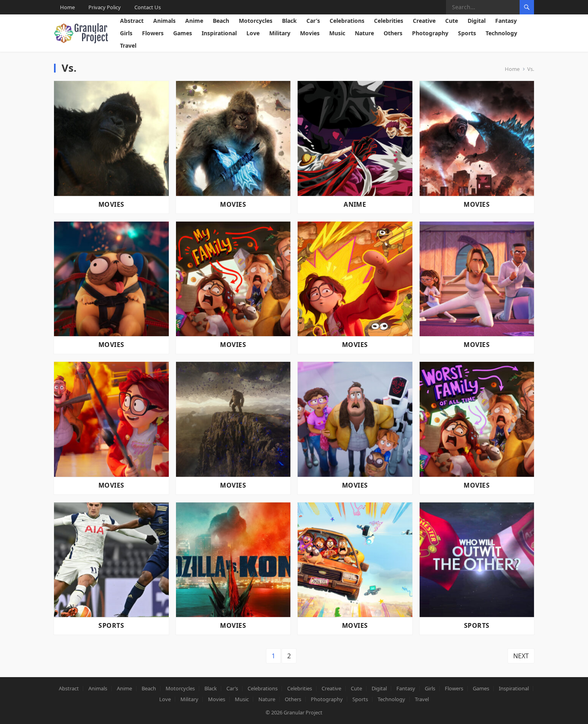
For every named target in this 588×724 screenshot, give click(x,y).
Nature (364, 33)
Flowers (153, 33)
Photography (430, 33)
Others (393, 33)
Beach (221, 20)
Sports (467, 33)
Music (337, 33)
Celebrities (388, 20)
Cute (451, 20)
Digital (477, 20)
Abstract (132, 20)
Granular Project (303, 712)
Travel (128, 45)
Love (253, 33)
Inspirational (219, 33)
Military (279, 33)
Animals (164, 20)
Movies (310, 33)
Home (67, 7)
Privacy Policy (104, 7)
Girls (126, 33)
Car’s (313, 20)
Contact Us (147, 7)
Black (289, 20)
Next (521, 655)
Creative (424, 20)
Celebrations (347, 20)
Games (182, 33)
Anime (194, 20)
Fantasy (506, 20)
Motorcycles (255, 20)
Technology (501, 33)
